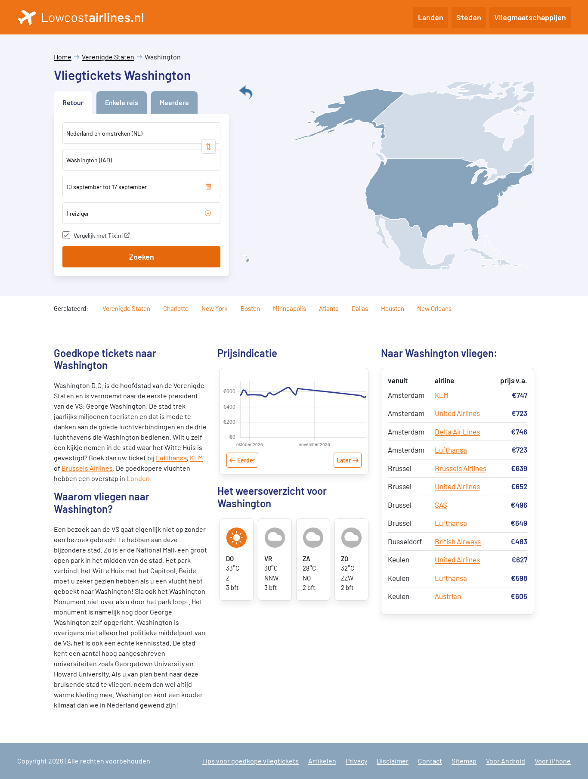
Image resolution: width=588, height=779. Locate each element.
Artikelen (322, 761)
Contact (430, 761)
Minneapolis (289, 308)
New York (214, 308)
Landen (430, 17)
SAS (441, 504)
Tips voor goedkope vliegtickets (250, 761)
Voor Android (505, 761)
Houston (392, 308)
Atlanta (329, 308)
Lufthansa (171, 457)
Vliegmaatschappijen (530, 17)
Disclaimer (393, 761)
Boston (250, 308)
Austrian (448, 596)
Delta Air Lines (457, 431)
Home (62, 57)
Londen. (139, 478)
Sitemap (464, 761)
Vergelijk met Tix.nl (98, 235)
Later (344, 460)
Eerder (246, 460)
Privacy (356, 761)
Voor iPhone (553, 761)
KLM (196, 457)
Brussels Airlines (87, 468)
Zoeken (141, 256)
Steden (468, 17)
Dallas (360, 308)
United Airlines (457, 413)
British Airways (458, 541)
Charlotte (176, 308)
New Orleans (434, 308)
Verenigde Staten (108, 57)
